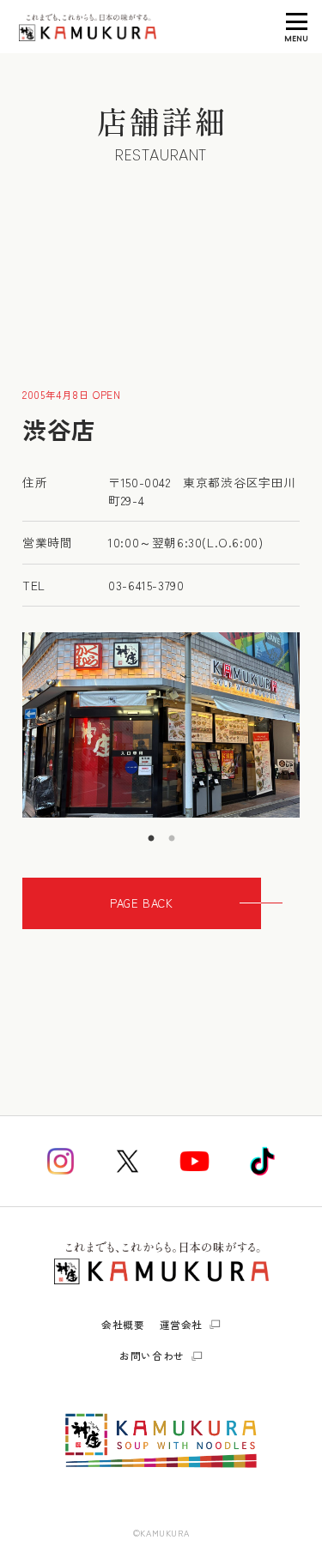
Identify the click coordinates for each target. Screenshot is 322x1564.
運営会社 (181, 1324)
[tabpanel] (161, 724)
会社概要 (122, 1324)
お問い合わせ (152, 1355)
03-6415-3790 (146, 585)
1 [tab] (151, 830)
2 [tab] (171, 830)
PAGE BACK (141, 903)
